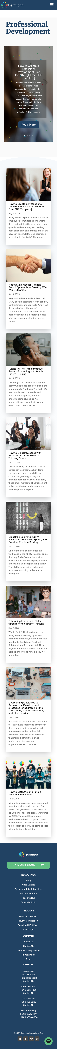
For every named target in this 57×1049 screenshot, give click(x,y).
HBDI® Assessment (28, 916)
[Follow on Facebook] (25, 1038)
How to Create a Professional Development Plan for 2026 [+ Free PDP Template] (28, 72)
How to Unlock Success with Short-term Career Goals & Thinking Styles (24, 455)
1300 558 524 (28, 974)
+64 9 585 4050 (28, 990)
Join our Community (28, 865)
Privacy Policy (28, 954)
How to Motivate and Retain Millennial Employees (24, 793)
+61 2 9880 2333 (28, 978)
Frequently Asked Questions (28, 889)
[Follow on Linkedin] (20, 1038)
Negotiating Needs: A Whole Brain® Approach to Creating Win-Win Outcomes (27, 287)
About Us (28, 941)
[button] (48, 1041)
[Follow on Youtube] (31, 1038)
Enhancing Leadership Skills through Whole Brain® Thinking (26, 622)
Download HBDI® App (28, 925)
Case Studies (28, 884)
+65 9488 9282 (28, 1001)
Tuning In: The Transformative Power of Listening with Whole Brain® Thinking (25, 371)
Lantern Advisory (28, 1013)
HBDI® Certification (28, 920)
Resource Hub (28, 897)
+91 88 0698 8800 (28, 1017)
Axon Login (28, 929)
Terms (28, 959)
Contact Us (28, 981)
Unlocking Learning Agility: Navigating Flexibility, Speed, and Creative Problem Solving (27, 539)
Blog (28, 880)
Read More (28, 124)
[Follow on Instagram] (37, 1038)
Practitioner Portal (28, 893)
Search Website (28, 902)
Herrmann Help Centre (28, 950)
